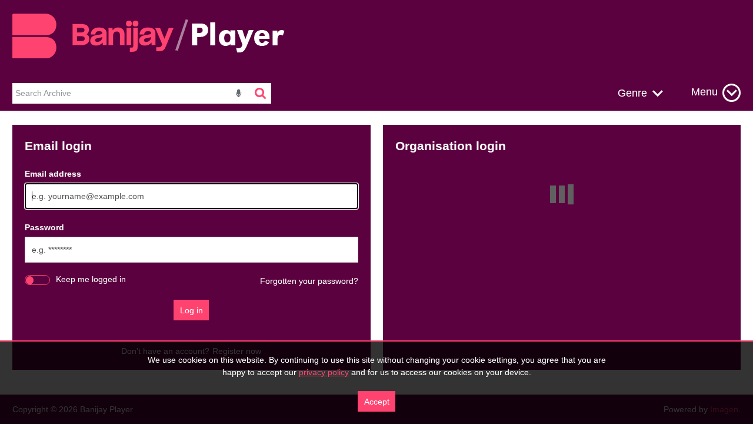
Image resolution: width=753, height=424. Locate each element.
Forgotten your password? (309, 281)
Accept (376, 401)
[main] (376, 247)
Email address (53, 173)
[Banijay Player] (155, 56)
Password (44, 227)
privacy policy (324, 372)
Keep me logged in (91, 279)
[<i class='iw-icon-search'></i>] (261, 93)
